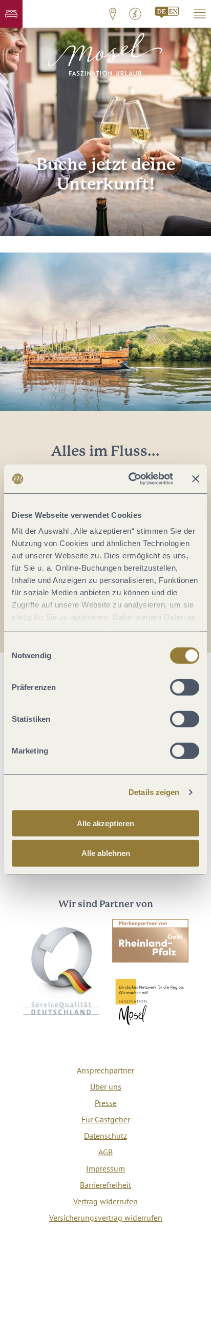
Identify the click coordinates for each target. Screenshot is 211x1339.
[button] (11, 14)
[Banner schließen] (195, 479)
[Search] (167, 12)
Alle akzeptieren (105, 823)
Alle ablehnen (105, 853)
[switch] (184, 687)
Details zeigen (154, 792)
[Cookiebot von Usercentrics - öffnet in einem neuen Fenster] (130, 479)
